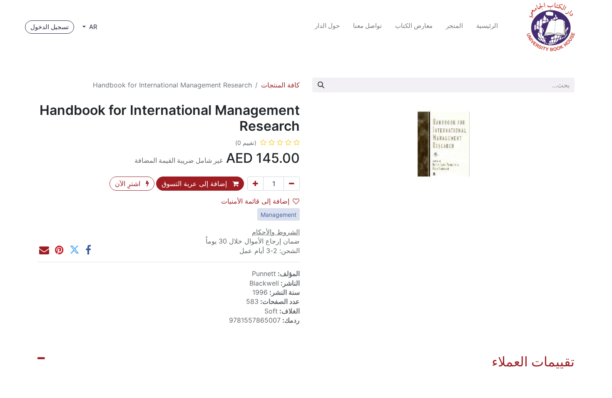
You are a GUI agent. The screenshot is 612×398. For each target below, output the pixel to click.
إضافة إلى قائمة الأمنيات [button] (255, 201)
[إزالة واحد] (292, 184)
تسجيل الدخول (49, 27)
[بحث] (321, 84)
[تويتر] (75, 250)
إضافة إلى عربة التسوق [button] (195, 183)
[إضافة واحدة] (255, 184)
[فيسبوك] (88, 250)
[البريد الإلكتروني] (44, 250)
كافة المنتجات (280, 85)
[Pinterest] (59, 250)
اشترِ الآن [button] (128, 183)
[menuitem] (487, 27)
